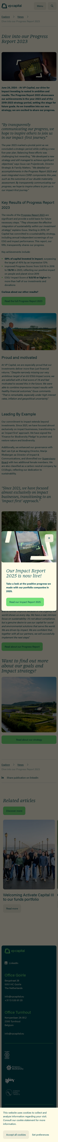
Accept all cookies (16, 1134)
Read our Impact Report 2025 (25, 602)
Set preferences (40, 1134)
